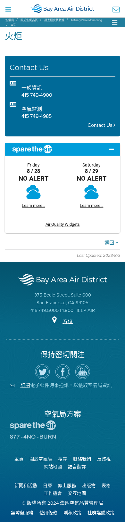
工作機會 (53, 493)
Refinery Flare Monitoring (86, 20)
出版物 (89, 485)
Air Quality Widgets (63, 224)
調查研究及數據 (54, 20)
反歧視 (104, 459)
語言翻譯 (77, 466)
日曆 (47, 485)
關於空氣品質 (29, 20)
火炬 (13, 24)
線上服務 (67, 485)
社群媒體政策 (101, 513)
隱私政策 (72, 513)
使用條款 (48, 513)
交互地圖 (77, 493)
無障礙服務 (22, 513)
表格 (106, 485)
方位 (68, 321)
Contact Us (100, 125)
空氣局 (9, 20)
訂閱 (25, 385)
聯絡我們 (82, 459)
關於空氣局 (40, 459)
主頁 (18, 459)
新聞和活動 (25, 485)
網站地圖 (53, 466)
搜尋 (62, 459)
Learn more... (33, 205)
